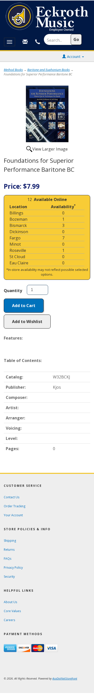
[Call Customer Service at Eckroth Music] (37, 42)
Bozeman (18, 219)
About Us (10, 602)
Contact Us (11, 497)
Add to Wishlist (27, 321)
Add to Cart (23, 305)
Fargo (15, 238)
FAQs (7, 558)
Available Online (50, 199)
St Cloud (17, 256)
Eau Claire (19, 263)
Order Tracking (14, 506)
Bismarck (18, 225)
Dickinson (19, 231)
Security (9, 576)
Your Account (13, 515)
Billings (16, 213)
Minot (15, 244)
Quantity (13, 290)
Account (73, 56)
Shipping (10, 540)
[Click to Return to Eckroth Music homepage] (47, 17)
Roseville (18, 250)
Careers (9, 620)
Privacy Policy (13, 567)
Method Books (13, 70)
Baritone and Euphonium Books (48, 70)
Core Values (12, 611)
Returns (9, 549)
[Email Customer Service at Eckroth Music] (25, 42)
